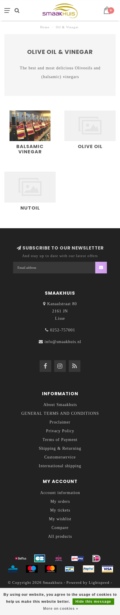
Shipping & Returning (60, 448)
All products (60, 536)
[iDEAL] (96, 558)
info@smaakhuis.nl (63, 342)
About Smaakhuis (60, 405)
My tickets (60, 510)
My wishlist (60, 519)
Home (45, 27)
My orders (60, 501)
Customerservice (60, 457)
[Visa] (107, 569)
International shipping (60, 466)
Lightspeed (99, 583)
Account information (60, 493)
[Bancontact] (69, 569)
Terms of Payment (60, 439)
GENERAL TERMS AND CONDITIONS (60, 413)
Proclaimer (60, 422)
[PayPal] (88, 569)
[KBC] (13, 569)
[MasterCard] (50, 569)
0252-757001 (62, 330)
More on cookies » (60, 609)
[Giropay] (77, 558)
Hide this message (93, 602)
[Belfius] (20, 558)
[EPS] (58, 558)
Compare (60, 528)
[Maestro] (31, 569)
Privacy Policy (60, 431)
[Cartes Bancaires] (39, 558)
